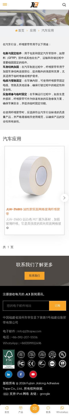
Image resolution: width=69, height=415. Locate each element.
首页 (21, 30)
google (45, 394)
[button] (64, 198)
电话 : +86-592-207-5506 (20, 337)
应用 (33, 30)
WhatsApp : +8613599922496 (22, 343)
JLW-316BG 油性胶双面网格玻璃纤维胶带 (33, 212)
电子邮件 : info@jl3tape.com (22, 331)
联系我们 (34, 275)
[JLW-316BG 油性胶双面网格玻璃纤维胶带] (34, 175)
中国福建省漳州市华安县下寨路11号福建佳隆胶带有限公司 (34, 320)
